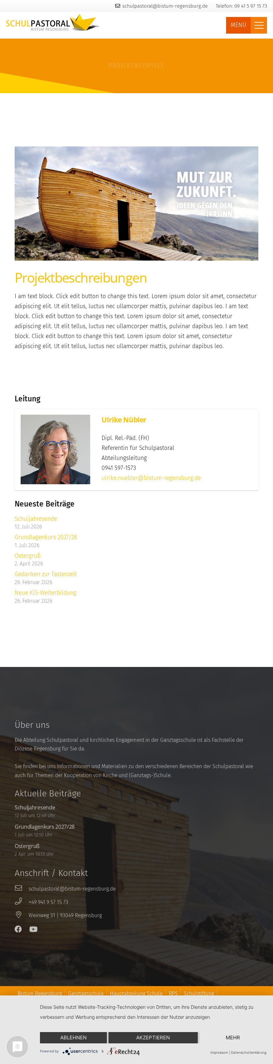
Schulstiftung (199, 993)
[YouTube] (33, 929)
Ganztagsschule (86, 993)
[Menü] (259, 25)
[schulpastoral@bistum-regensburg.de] (22, 889)
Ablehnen (73, 1037)
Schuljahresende (36, 519)
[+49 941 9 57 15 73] (22, 902)
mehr (233, 1037)
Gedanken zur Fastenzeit (46, 574)
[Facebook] (18, 929)
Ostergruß (28, 555)
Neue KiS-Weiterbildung (45, 592)
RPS (173, 993)
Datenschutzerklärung (248, 1052)
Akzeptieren (153, 1037)
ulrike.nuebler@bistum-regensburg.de (151, 478)
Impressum (219, 1052)
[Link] (53, 22)
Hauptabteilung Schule (136, 993)
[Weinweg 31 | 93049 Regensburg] (22, 916)
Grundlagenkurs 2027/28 (46, 537)
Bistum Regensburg (40, 993)
